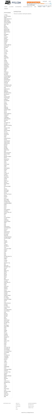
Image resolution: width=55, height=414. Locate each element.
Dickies (5, 188)
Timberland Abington (6, 358)
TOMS (5, 361)
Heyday (5, 240)
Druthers (5, 196)
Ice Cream (6, 51)
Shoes (5, 6)
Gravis (5, 230)
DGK (5, 185)
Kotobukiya (6, 72)
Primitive (6, 304)
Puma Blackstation (7, 309)
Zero (5, 121)
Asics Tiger (6, 24)
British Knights (7, 153)
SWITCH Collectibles (6, 57)
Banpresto (6, 27)
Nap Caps (6, 74)
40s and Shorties (7, 16)
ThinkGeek (6, 356)
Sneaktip (6, 334)
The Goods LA (7, 348)
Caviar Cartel (6, 164)
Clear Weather (7, 168)
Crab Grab (6, 63)
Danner (5, 179)
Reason (5, 318)
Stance (5, 111)
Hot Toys (6, 50)
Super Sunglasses (7, 113)
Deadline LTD (6, 64)
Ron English (6, 325)
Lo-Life (5, 261)
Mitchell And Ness (7, 92)
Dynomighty (6, 199)
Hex (5, 48)
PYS (5, 59)
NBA (5, 396)
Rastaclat (6, 314)
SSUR (5, 338)
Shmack (5, 333)
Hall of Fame (6, 233)
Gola (5, 224)
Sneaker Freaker (7, 109)
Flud (5, 216)
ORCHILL (6, 288)
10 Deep (5, 15)
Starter (5, 342)
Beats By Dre (6, 30)
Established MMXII (8, 203)
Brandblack (6, 34)
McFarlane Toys (7, 266)
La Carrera (6, 73)
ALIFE (5, 135)
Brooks (5, 157)
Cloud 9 (5, 169)
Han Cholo (6, 234)
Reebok (5, 103)
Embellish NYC (7, 201)
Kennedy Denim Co (8, 256)
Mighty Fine (6, 270)
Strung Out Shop (7, 391)
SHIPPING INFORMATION (32, 403)
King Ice (5, 257)
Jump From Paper (7, 248)
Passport (6, 292)
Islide (5, 70)
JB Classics (6, 246)
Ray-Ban (5, 316)
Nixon (5, 95)
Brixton (5, 155)
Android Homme (7, 138)
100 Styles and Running (7, 123)
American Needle (7, 22)
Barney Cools (6, 29)
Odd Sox (6, 287)
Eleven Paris (6, 200)
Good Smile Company (6, 46)
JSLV (5, 247)
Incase (5, 52)
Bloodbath (6, 148)
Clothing (11, 6)
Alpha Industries (7, 21)
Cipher (5, 165)
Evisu (5, 208)
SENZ (5, 331)
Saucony (6, 104)
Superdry (6, 392)
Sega (5, 105)
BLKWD (5, 147)
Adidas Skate (6, 20)
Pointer (5, 300)
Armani (5, 139)
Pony (5, 301)
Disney (5, 192)
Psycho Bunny (7, 307)
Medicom (6, 90)
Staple (5, 339)
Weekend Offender (7, 375)
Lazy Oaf (6, 83)
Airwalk (5, 386)
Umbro (5, 365)
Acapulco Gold (7, 127)
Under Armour (6, 381)
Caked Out (6, 160)
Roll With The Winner (6, 323)
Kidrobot (5, 68)
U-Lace (5, 364)
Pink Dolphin (6, 298)
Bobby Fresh (6, 150)
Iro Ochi (5, 53)
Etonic (5, 207)
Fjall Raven (6, 65)
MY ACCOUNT (18, 406)
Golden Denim (7, 226)
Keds (5, 253)
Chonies (5, 61)
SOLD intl (6, 335)
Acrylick (5, 129)
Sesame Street (7, 77)
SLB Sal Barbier (7, 79)
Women (39, 6)
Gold (5, 225)
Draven (5, 195)
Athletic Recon (7, 143)
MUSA (5, 275)
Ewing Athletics (7, 209)
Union (5, 368)
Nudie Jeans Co (7, 282)
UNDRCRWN (6, 366)
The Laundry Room (7, 351)
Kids (44, 6)
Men (35, 6)
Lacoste (5, 260)
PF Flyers (6, 296)
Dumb (5, 198)
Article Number (7, 140)
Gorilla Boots (6, 66)
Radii (5, 312)
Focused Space (7, 217)
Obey (5, 285)
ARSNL (5, 60)
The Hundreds (7, 349)
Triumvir (5, 362)
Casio (5, 161)
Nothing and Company (6, 280)
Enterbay (6, 40)
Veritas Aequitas (7, 118)
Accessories (18, 6)
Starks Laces (6, 340)
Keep (5, 255)
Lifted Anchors (7, 89)
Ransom (5, 313)
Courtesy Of (6, 173)
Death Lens (6, 181)
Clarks (5, 35)
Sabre (5, 329)
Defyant (5, 182)
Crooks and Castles (6, 178)
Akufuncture (6, 134)
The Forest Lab (7, 347)
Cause (5, 162)
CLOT (5, 387)
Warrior (5, 374)
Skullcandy (6, 78)
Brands (6, 8)
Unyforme (6, 370)
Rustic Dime (6, 326)
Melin (5, 269)
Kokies (5, 69)
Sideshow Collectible (6, 107)
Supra (5, 344)
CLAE (5, 166)
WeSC (5, 377)
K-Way (5, 251)
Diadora (5, 38)
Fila (5, 214)
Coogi (5, 172)
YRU (5, 379)
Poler (5, 385)
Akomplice (6, 133)
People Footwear (7, 295)
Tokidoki (5, 116)
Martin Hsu (6, 265)
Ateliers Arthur (7, 142)
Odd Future (6, 286)
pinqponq (6, 99)
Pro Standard (6, 100)
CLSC (5, 170)
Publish (5, 308)
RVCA (5, 327)
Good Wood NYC (7, 227)
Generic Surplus (7, 221)
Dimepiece (6, 39)
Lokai (5, 390)
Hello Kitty (6, 235)
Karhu (5, 55)
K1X (5, 252)
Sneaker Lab (6, 81)
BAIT (5, 25)
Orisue (5, 290)
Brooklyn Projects (7, 156)
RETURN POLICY (31, 404)
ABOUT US (17, 403)
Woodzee (6, 378)
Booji (5, 151)
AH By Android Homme (7, 131)
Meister (5, 268)
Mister (5, 273)
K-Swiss (5, 250)
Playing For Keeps (7, 299)
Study (5, 343)
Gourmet (5, 229)
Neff (5, 278)
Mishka (5, 272)
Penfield (5, 294)
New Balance (6, 94)
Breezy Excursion (7, 152)
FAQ (16, 407)
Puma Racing (6, 310)
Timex (5, 360)
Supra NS (6, 82)
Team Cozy (6, 394)
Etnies (5, 205)
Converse (6, 37)
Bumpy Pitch (6, 159)
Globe (5, 222)
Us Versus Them (7, 372)
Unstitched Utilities (7, 369)
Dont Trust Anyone (7, 194)
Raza (5, 317)
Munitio (5, 274)
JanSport (6, 244)
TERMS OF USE (30, 407)
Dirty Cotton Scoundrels (6, 191)
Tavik (5, 346)
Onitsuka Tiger (7, 96)
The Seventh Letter (8, 85)
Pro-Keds (6, 305)
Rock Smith (6, 321)
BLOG (17, 409)
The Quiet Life (7, 355)
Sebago (5, 330)
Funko (5, 43)
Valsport (5, 373)
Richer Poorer (6, 320)
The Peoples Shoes (6, 353)
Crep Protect (6, 388)
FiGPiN (5, 42)
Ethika (5, 204)
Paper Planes (6, 98)
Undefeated (6, 117)
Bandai (5, 26)
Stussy (5, 112)
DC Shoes (6, 395)
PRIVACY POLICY (31, 406)
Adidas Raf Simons (8, 18)
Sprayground (6, 336)
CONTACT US (18, 404)
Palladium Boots (7, 291)
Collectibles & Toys (27, 6)
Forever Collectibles (6, 219)
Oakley (5, 283)
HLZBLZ (5, 242)
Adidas (5, 17)
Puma (5, 102)
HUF (5, 243)
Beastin (5, 146)
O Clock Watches (7, 76)
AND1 (5, 137)
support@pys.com (6, 403)
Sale (48, 6)
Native (5, 277)
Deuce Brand (6, 183)
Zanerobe (6, 120)
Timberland (6, 114)
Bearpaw (5, 144)
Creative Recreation (6, 175)
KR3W (5, 259)
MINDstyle (6, 91)
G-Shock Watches (7, 44)
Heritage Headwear (7, 237)
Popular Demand (7, 303)
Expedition (6, 211)
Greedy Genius (7, 231)
